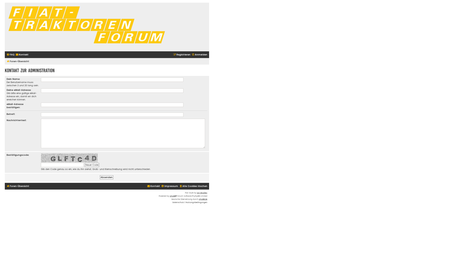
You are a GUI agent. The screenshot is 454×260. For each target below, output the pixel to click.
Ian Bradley (202, 193)
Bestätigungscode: (18, 154)
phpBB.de (203, 199)
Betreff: (11, 114)
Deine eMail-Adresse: (19, 90)
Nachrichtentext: (17, 120)
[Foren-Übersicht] (88, 27)
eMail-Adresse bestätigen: (15, 106)
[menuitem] (10, 54)
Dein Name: (13, 79)
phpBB (173, 196)
